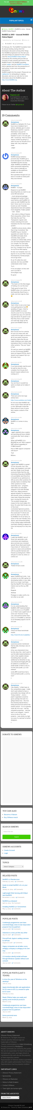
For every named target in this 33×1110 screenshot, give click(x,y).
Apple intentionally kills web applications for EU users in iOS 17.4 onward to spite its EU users (16, 989)
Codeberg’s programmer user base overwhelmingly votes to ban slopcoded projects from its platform (16, 925)
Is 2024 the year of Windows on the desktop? (14, 980)
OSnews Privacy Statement (10, 1035)
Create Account (9, 850)
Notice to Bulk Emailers (10, 1082)
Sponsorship (6, 1076)
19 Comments (18, 43)
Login (6, 853)
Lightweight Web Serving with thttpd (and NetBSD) (15, 894)
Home (5, 29)
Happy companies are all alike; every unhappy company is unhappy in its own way (16, 948)
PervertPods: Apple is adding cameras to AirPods (15, 939)
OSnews (10, 1105)
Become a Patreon (10, 814)
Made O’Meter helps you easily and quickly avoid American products (14, 998)
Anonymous (15, 122)
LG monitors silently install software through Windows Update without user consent (15, 959)
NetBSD (11, 29)
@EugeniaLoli (20, 104)
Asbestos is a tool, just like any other (14, 933)
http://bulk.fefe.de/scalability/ (20, 635)
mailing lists (5, 74)
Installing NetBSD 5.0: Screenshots (14, 907)
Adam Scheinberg (25, 1044)
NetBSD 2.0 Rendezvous (11, 879)
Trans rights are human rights (12, 1088)
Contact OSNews (8, 1085)
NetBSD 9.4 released (9, 901)
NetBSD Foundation (23, 64)
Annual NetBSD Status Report (17, 56)
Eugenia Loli (15, 95)
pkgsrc (9, 64)
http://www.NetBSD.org (9, 80)
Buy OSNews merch (11, 817)
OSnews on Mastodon (10, 1079)
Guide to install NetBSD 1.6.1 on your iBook (14, 886)
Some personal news (9, 1015)
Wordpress (19, 1046)
